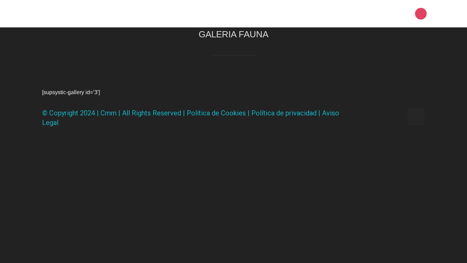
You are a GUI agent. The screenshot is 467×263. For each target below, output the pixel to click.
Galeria (357, 13)
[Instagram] (420, 13)
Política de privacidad (284, 113)
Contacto (391, 13)
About (328, 13)
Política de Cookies (216, 113)
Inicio (301, 13)
